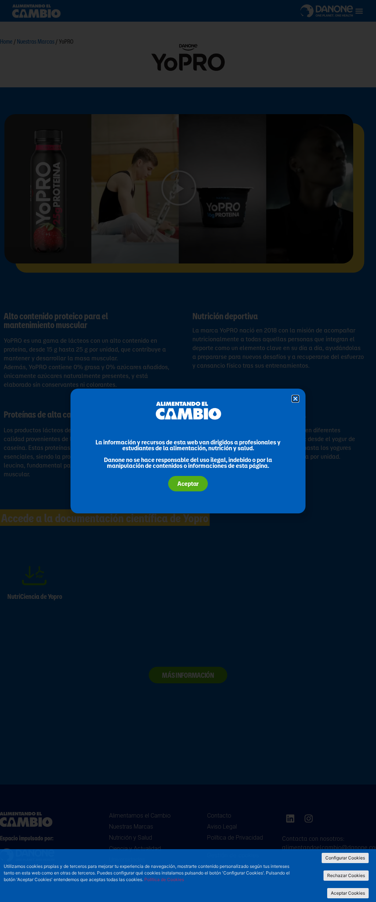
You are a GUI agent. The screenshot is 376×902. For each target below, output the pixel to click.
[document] (188, 451)
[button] (295, 398)
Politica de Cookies (164, 879)
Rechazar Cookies (346, 875)
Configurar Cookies (345, 858)
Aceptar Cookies (348, 893)
